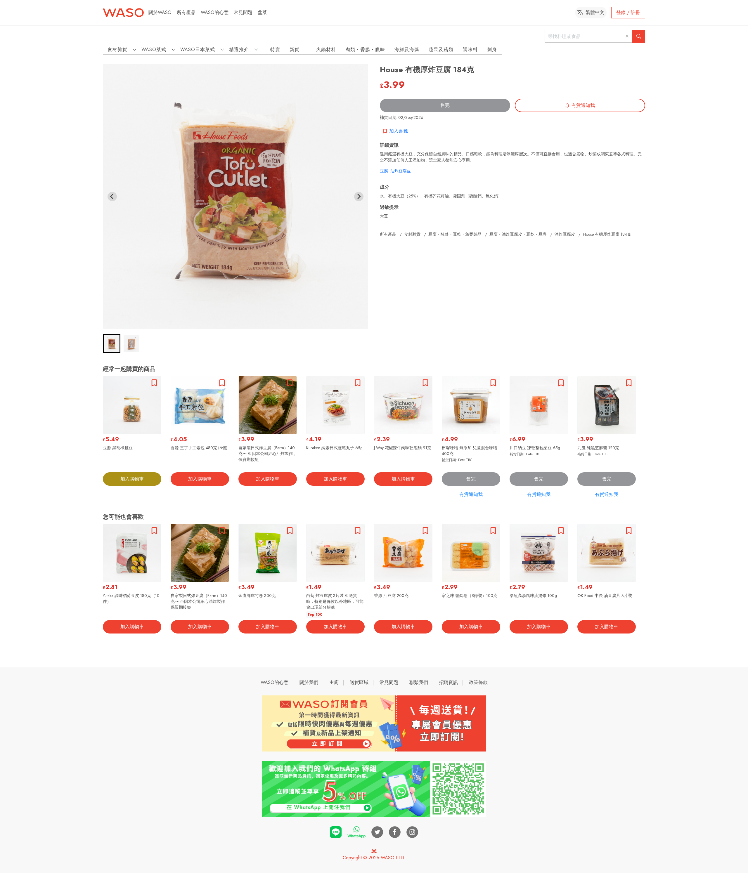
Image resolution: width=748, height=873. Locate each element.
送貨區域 (359, 682)
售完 (445, 105)
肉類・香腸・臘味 (365, 49)
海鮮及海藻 (406, 49)
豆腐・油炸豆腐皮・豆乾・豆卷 (518, 234)
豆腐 (384, 171)
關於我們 (308, 682)
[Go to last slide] (112, 196)
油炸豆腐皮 (400, 171)
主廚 (334, 682)
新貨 (294, 49)
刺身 (492, 49)
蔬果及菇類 (441, 49)
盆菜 (262, 12)
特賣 (275, 49)
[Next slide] (358, 196)
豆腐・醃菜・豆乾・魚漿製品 (455, 234)
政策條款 (478, 682)
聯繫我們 (418, 682)
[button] (111, 343)
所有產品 (186, 12)
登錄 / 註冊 (628, 12)
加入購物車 (132, 478)
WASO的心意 (214, 12)
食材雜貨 (412, 234)
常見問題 (243, 12)
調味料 (470, 49)
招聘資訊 (448, 682)
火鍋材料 (326, 49)
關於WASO (160, 12)
